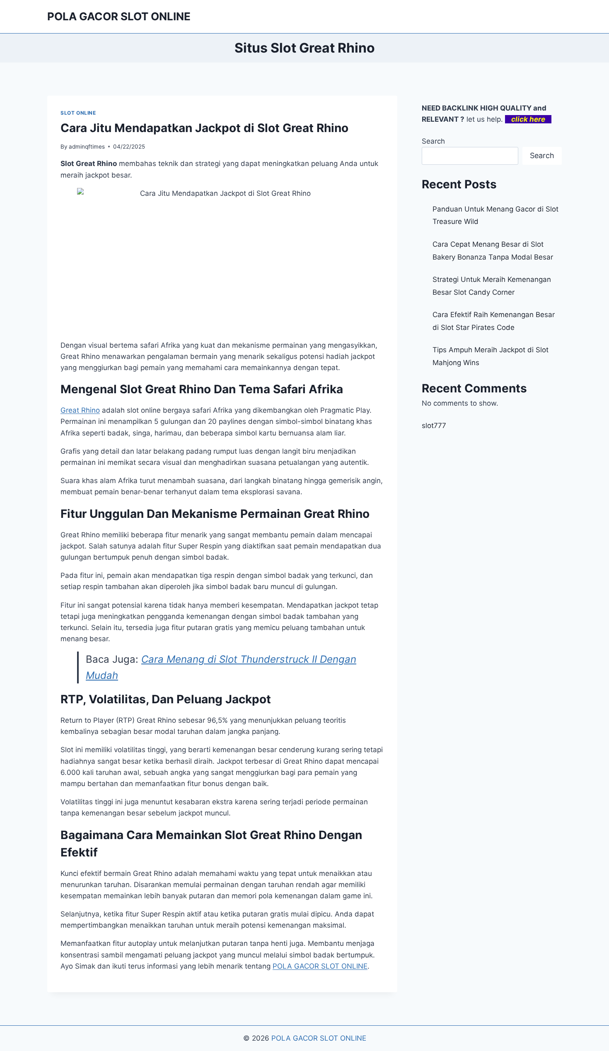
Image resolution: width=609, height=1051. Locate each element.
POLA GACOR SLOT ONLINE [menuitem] (320, 966)
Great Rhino (80, 410)
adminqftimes (87, 146)
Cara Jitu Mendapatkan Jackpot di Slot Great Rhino (204, 128)
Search (433, 141)
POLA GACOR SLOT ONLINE (318, 1038)
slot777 (434, 425)
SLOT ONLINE (78, 113)
